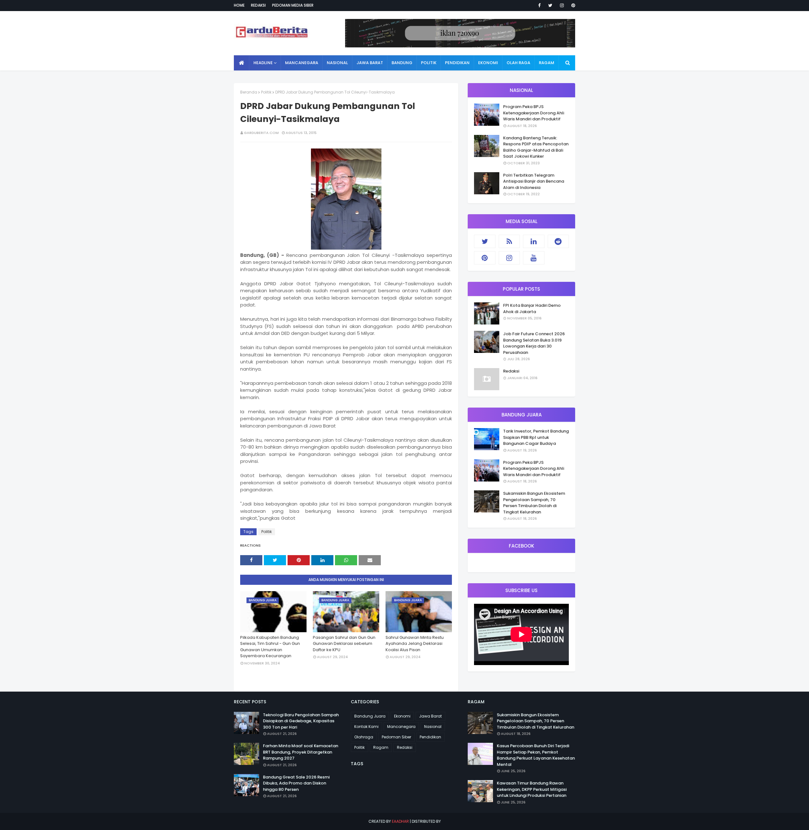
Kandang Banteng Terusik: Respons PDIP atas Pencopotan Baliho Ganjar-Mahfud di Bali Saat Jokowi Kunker (536, 147)
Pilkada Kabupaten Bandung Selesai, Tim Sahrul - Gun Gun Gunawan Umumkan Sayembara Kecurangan (270, 646)
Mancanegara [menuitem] (301, 63)
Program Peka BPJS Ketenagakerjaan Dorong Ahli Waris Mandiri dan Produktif (533, 113)
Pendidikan (430, 737)
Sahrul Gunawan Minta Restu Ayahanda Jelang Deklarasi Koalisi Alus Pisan (415, 643)
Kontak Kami (366, 726)
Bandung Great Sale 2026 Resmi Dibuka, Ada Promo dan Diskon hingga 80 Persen (296, 783)
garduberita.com (261, 132)
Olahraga (363, 737)
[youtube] (533, 257)
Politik (266, 92)
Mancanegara (401, 726)
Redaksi (258, 5)
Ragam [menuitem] (546, 63)
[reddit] (558, 241)
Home (239, 5)
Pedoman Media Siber (292, 5)
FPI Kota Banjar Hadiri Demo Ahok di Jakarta (532, 308)
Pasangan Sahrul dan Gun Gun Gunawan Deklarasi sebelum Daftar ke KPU (344, 643)
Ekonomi (402, 716)
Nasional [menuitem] (337, 63)
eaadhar (400, 821)
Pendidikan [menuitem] (457, 63)
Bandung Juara (370, 716)
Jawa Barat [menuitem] (369, 63)
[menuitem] (241, 62)
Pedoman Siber (396, 737)
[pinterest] (572, 5)
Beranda (248, 92)
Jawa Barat (430, 716)
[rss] (509, 241)
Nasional (432, 726)
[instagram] (562, 5)
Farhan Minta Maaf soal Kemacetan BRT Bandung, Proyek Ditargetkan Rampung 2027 (300, 752)
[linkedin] (533, 241)
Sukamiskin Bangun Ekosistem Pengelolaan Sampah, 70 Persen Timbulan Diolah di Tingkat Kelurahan (534, 502)
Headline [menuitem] (263, 63)
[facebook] (539, 5)
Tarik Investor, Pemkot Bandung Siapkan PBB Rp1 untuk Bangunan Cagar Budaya (536, 437)
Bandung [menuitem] (402, 63)
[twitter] (550, 5)
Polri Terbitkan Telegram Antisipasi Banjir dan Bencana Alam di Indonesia (533, 181)
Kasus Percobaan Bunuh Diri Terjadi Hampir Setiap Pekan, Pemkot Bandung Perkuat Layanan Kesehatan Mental (536, 755)
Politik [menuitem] (428, 63)
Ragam (380, 747)
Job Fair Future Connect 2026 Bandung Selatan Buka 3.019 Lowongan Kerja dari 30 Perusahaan (534, 343)
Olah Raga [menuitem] (518, 63)
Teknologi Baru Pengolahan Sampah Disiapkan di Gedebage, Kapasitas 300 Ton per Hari (301, 721)
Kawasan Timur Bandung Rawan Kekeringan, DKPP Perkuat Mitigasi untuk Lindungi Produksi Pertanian (532, 789)
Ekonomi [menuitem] (488, 63)
